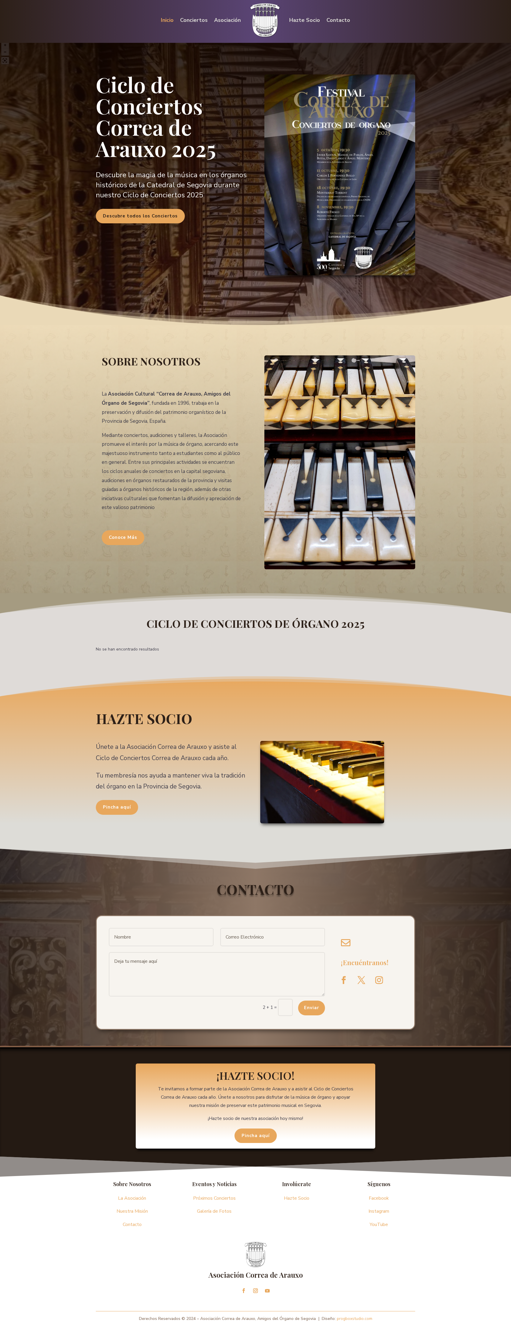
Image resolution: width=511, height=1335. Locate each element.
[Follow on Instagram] (379, 980)
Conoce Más (123, 537)
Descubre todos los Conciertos (140, 216)
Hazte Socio (304, 20)
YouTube (379, 1224)
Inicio (167, 20)
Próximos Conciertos (214, 1198)
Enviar (311, 1008)
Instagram (378, 1211)
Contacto (338, 20)
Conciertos (194, 20)
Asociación (227, 20)
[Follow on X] (361, 980)
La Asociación (132, 1198)
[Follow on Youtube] (267, 1290)
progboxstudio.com (354, 1318)
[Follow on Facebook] (343, 980)
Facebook (379, 1198)
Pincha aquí (117, 807)
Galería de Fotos (214, 1211)
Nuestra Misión (132, 1211)
